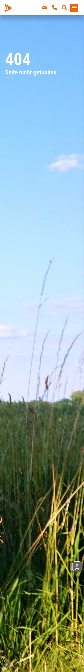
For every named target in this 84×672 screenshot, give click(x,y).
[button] (7, 665)
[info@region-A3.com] (44, 8)
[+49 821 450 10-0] (54, 8)
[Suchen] (64, 8)
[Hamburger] (74, 8)
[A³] (17, 8)
